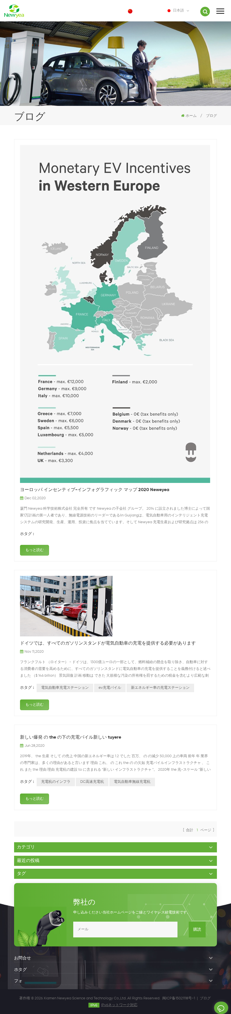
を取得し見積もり (221, 1008)
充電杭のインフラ (55, 782)
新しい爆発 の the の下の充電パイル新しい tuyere (70, 737)
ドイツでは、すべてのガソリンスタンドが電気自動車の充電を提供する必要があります (108, 643)
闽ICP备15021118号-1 (178, 998)
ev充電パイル (110, 688)
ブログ (205, 998)
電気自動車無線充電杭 (132, 782)
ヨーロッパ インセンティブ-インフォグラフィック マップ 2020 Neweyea (94, 490)
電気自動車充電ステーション (65, 688)
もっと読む (34, 550)
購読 (197, 929)
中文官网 (145, 11)
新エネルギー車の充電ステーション (160, 688)
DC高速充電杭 (92, 782)
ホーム (191, 116)
